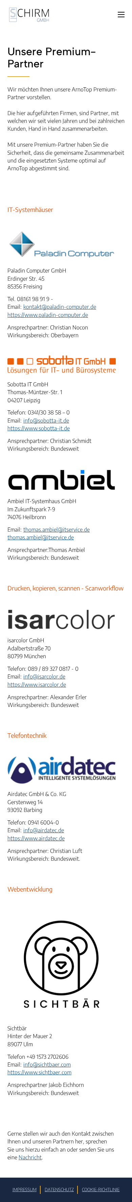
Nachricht (30, 1157)
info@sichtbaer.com (47, 1064)
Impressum (25, 1189)
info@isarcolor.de (44, 676)
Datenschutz (59, 1189)
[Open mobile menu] (121, 14)
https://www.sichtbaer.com (39, 1072)
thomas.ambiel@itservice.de (56, 529)
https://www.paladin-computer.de (47, 314)
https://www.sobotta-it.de (38, 428)
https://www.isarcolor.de (36, 684)
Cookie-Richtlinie (100, 1189)
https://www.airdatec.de (36, 838)
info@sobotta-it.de (46, 420)
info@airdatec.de (43, 830)
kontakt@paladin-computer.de (59, 306)
